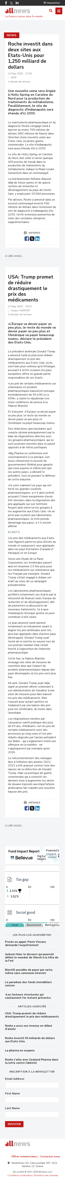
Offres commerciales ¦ (24, 1156)
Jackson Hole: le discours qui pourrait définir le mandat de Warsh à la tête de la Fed (31, 957)
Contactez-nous (50, 1156)
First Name (12, 1093)
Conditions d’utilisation (20, 1175)
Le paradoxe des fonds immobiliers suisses (28, 984)
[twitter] (32, 238)
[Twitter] (11, 3)
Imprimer (34, 233)
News (11, 35)
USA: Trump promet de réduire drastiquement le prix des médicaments (32, 1015)
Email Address (14, 1079)
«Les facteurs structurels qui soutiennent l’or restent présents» (28, 996)
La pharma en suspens (20, 1050)
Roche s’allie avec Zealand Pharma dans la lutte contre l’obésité (31, 1061)
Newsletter (53, 2)
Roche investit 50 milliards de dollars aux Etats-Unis (30, 1040)
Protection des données (46, 1175)
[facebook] (27, 238)
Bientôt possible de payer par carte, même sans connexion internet (29, 971)
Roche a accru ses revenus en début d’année (28, 1027)
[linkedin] (37, 238)
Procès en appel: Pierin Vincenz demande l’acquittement (25, 943)
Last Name (12, 1108)
